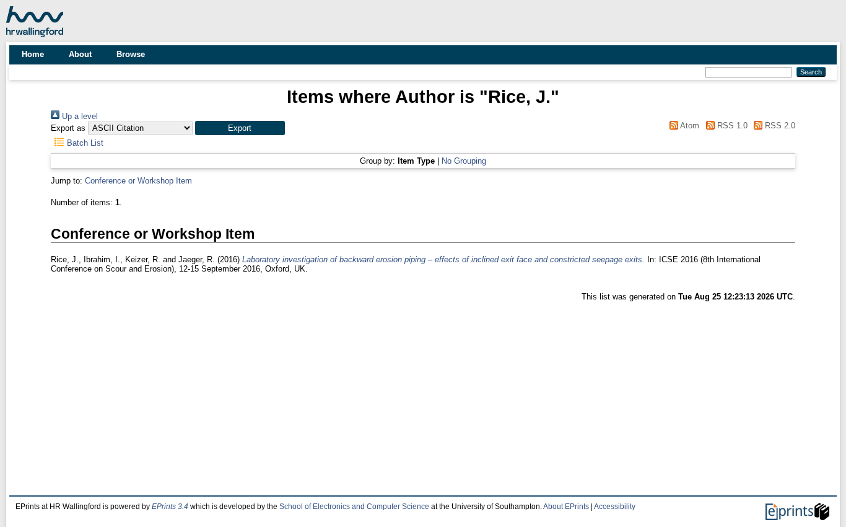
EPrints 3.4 (170, 506)
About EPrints (566, 506)
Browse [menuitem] (130, 54)
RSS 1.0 (731, 125)
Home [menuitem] (33, 54)
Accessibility (614, 506)
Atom (688, 125)
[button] (240, 128)
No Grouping (464, 161)
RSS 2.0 (778, 125)
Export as (68, 128)
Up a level (78, 116)
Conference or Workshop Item (138, 180)
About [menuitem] (80, 54)
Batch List (83, 143)
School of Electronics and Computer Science (354, 506)
